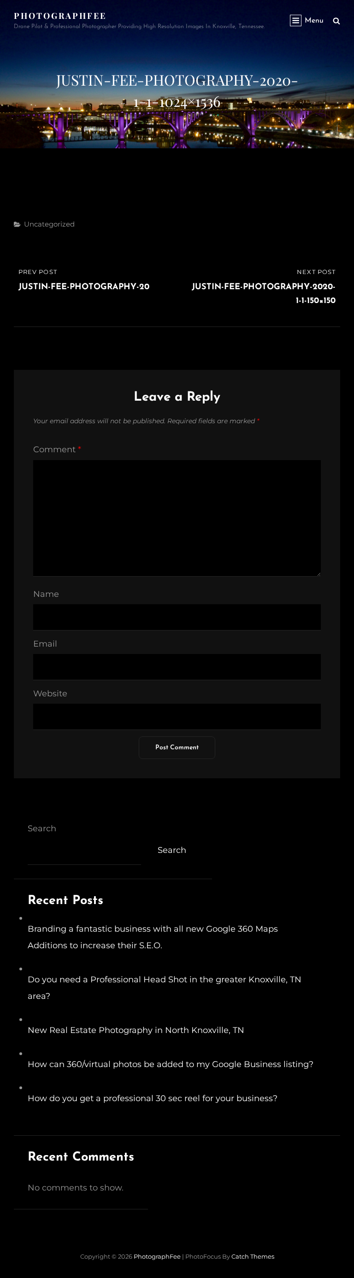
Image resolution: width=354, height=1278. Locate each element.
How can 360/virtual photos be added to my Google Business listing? (170, 1064)
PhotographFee (60, 15)
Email (45, 644)
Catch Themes (252, 1256)
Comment (57, 449)
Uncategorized (49, 224)
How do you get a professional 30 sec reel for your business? (152, 1098)
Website (50, 694)
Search (42, 828)
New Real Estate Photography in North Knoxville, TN (136, 1030)
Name (46, 594)
